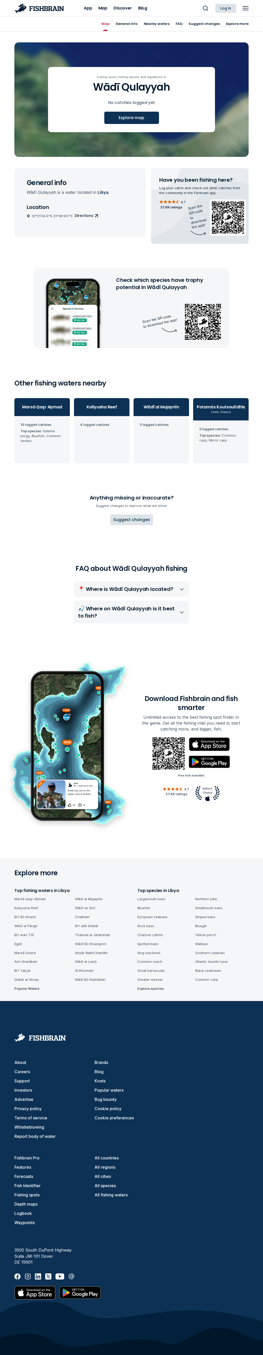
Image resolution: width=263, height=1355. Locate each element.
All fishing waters (111, 1194)
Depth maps (25, 1204)
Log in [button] (225, 8)
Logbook (23, 1213)
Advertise (23, 1099)
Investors (23, 1090)
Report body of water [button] (35, 1136)
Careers (22, 1071)
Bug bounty (106, 1099)
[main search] (205, 8)
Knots (100, 1080)
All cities (103, 1176)
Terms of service (30, 1117)
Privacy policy (28, 1108)
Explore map (131, 118)
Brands (101, 1062)
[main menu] (245, 8)
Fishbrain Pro (27, 1157)
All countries (107, 1157)
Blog (99, 1071)
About (20, 1062)
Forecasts (23, 1176)
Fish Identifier (27, 1185)
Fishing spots (27, 1194)
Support (22, 1080)
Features (22, 1167)
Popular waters (109, 1090)
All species (105, 1185)
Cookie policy (108, 1108)
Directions (84, 215)
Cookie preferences (114, 1117)
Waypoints (24, 1222)
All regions (105, 1167)
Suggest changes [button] (131, 520)
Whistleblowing (29, 1127)
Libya (103, 192)
